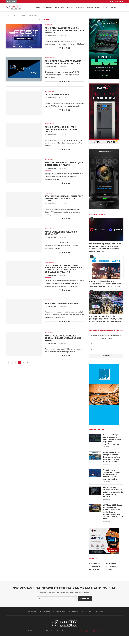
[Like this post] (60, 48)
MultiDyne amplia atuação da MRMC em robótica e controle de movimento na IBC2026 (113, 492)
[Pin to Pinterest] (66, 48)
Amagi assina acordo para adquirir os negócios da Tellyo (64, 164)
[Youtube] (120, 1)
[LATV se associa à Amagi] (24, 103)
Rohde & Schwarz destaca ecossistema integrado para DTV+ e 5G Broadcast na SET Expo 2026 (106, 283)
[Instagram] (115, 1)
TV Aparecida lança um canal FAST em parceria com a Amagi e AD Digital (64, 198)
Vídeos (105, 7)
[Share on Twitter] (64, 48)
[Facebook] (110, 1)
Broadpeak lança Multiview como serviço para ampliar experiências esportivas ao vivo (112, 439)
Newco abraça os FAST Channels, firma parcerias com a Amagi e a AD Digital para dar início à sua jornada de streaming (64, 268)
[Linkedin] (117, 1)
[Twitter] (112, 1)
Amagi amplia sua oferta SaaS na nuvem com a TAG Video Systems (63, 62)
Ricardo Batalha (51, 35)
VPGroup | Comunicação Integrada (91, 631)
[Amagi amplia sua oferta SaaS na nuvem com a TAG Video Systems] (24, 69)
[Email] (122, 1)
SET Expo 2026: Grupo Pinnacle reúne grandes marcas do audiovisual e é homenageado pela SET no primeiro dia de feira (113, 512)
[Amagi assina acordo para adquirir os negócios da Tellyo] (24, 171)
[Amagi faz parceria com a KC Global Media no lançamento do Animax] (24, 344)
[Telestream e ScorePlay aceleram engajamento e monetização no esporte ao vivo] (95, 473)
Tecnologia (47, 7)
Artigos (70, 7)
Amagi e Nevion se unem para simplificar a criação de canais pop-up (62, 129)
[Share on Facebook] (62, 48)
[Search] (122, 7)
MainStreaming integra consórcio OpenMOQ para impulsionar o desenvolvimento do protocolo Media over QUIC (105, 247)
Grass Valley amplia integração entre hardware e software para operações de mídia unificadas (112, 457)
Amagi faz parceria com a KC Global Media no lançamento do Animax (63, 338)
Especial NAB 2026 (93, 7)
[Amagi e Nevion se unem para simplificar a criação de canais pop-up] (24, 135)
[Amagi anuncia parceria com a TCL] (24, 311)
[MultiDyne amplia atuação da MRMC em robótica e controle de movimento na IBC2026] (95, 491)
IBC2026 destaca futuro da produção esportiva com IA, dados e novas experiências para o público (106, 319)
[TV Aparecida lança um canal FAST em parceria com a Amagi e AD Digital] (24, 204)
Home (38, 7)
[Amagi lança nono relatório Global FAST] (24, 240)
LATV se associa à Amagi (58, 95)
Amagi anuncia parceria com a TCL (63, 303)
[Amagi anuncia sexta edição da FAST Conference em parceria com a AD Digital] (24, 36)
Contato (114, 7)
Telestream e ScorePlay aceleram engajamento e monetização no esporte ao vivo (112, 474)
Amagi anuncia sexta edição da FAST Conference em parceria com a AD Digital (64, 30)
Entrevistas (80, 7)
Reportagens (59, 7)
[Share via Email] (69, 48)
